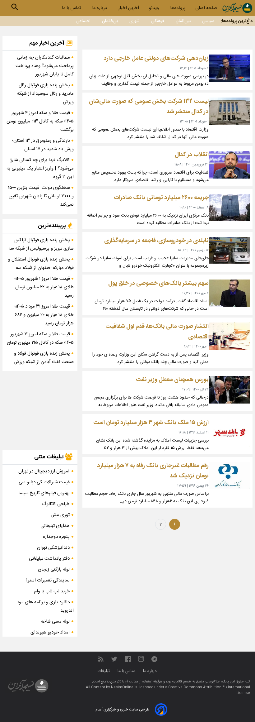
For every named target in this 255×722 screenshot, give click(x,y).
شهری (134, 21)
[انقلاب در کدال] (229, 164)
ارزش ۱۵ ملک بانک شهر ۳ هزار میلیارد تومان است (151, 423)
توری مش (60, 515)
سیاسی (208, 21)
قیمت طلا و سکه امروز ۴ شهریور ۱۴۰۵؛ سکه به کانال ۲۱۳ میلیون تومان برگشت (40, 121)
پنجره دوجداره (56, 537)
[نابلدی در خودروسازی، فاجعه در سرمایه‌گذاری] (229, 250)
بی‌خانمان (110, 21)
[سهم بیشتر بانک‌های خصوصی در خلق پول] (229, 293)
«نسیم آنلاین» (181, 682)
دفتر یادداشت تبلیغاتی (49, 558)
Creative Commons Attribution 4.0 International (209, 687)
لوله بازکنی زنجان (54, 569)
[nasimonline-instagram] (141, 659)
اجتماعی (83, 21)
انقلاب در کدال (192, 155)
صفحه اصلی (206, 8)
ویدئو (154, 8)
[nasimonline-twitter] (114, 659)
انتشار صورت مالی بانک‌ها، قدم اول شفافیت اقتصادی (157, 332)
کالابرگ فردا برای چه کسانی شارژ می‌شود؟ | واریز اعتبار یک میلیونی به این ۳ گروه (40, 168)
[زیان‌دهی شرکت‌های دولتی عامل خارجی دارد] (229, 68)
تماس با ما (72, 8)
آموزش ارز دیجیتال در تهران (44, 471)
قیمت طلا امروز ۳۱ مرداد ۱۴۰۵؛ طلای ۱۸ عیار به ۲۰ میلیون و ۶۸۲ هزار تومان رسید (44, 315)
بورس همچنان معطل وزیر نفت (172, 380)
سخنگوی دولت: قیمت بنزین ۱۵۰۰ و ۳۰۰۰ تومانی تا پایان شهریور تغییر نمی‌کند (41, 196)
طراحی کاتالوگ (56, 504)
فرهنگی (157, 21)
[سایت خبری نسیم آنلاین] (237, 7)
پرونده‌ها (177, 8)
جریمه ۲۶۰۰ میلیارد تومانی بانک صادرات (161, 198)
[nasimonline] (127, 659)
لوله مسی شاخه (55, 621)
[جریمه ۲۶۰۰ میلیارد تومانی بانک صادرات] (229, 207)
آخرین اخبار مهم (47, 43)
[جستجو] (15, 7)
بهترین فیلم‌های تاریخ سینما (44, 493)
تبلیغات (104, 671)
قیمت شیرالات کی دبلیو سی (44, 482)
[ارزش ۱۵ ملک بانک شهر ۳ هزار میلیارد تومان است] (229, 432)
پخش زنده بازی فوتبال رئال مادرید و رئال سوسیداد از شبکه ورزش (45, 93)
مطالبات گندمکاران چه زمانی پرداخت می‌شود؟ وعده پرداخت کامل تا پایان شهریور (45, 66)
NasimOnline (122, 687)
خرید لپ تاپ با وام (52, 591)
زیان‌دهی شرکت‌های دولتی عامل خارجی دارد (156, 58)
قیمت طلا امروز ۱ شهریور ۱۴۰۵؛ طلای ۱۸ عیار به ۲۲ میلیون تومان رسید (44, 287)
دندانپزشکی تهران (53, 548)
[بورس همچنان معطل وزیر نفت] (229, 389)
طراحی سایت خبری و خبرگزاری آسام (122, 709)
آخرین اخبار (128, 8)
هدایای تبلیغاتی (55, 526)
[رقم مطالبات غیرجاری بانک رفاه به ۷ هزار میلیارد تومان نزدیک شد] (229, 475)
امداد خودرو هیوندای (50, 632)
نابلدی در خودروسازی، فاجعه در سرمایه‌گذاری (156, 241)
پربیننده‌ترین (52, 226)
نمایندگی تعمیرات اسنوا (48, 580)
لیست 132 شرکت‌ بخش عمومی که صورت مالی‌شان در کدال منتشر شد (149, 107)
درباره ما (100, 8)
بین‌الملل (183, 21)
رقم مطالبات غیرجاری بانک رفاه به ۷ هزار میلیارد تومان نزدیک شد (153, 471)
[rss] (100, 659)
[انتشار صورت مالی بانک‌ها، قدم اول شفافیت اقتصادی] (229, 336)
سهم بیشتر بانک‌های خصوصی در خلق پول (158, 283)
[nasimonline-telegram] (154, 659)
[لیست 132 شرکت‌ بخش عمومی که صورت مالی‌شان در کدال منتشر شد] (229, 111)
